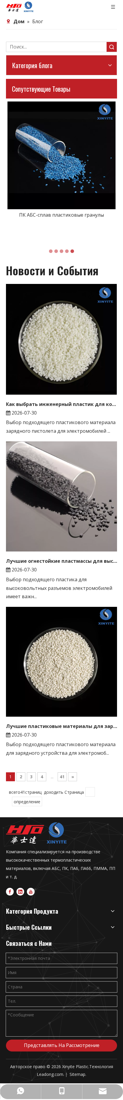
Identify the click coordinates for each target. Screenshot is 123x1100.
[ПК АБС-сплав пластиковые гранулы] (61, 155)
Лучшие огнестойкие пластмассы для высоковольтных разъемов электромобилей (61, 561)
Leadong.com (50, 1074)
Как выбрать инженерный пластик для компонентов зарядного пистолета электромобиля (61, 404)
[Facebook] (10, 891)
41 (62, 776)
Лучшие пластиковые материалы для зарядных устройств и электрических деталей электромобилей (61, 726)
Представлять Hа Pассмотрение (61, 1045)
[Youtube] (31, 891)
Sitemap (77, 1074)
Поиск (112, 47)
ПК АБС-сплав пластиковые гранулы (61, 215)
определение (27, 801)
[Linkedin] (20, 891)
